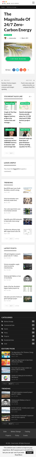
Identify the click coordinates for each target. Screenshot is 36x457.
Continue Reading (18, 59)
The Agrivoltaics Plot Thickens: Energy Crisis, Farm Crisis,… (22, 353)
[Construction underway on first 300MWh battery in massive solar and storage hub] (10, 132)
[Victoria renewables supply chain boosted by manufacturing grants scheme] (27, 266)
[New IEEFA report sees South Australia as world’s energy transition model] (27, 190)
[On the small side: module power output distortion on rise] (6, 410)
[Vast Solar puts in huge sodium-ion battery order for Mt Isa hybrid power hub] (6, 370)
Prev (6, 153)
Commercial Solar (9, 325)
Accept (29, 452)
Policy (6, 333)
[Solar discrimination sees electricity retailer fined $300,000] (27, 201)
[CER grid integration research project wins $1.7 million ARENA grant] (27, 256)
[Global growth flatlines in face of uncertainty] (27, 278)
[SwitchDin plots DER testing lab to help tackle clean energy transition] (27, 221)
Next (11, 153)
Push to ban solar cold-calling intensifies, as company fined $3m (27, 85)
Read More (18, 455)
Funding (27, 431)
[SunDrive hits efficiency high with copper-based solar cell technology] (27, 232)
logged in (16, 169)
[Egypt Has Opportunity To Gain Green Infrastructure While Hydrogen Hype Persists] (6, 362)
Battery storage (8, 34)
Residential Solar (9, 340)
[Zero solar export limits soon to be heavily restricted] (27, 211)
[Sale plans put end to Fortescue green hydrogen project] (27, 299)
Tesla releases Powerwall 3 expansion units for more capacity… (22, 416)
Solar (5, 344)
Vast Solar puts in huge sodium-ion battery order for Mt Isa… (21, 369)
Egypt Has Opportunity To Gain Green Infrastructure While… (22, 361)
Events (6, 329)
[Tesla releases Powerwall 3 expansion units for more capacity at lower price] (6, 418)
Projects (6, 336)
